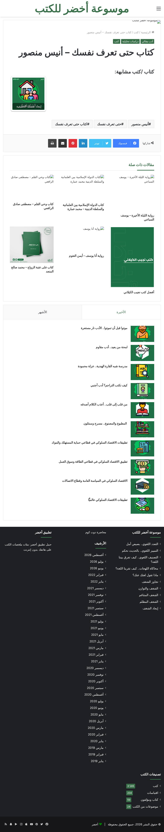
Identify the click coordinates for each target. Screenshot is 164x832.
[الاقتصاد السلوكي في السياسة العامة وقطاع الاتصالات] (142, 487)
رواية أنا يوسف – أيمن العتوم (86, 255)
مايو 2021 (97, 634)
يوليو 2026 (97, 561)
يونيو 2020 (97, 708)
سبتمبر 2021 (96, 608)
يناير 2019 (97, 761)
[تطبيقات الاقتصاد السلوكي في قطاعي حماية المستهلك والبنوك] (142, 448)
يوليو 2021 (97, 621)
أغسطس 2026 (94, 555)
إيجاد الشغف (150, 608)
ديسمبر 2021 (95, 588)
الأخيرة (121, 312)
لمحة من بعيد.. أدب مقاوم (111, 347)
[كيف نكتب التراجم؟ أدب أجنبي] (142, 391)
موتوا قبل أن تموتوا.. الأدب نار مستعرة (104, 328)
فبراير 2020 (96, 734)
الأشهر (42, 312)
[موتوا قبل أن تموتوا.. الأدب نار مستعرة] (142, 334)
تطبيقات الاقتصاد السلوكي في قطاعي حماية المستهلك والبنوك (89, 442)
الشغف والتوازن (148, 588)
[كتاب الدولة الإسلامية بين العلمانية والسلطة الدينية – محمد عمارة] (82, 188)
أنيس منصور (140, 124)
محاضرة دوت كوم (95, 532)
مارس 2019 (96, 747)
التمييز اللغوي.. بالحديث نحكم (140, 550)
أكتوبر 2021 (96, 601)
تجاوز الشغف (150, 581)
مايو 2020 (97, 714)
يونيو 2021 (97, 628)
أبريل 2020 (96, 721)
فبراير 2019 (96, 754)
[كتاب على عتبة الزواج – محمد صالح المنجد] (32, 244)
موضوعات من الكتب (145, 806)
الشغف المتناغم (148, 595)
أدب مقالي (147, 41)
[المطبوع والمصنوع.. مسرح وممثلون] (142, 429)
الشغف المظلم (149, 601)
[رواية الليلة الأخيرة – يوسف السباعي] (132, 193)
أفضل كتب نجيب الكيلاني (139, 292)
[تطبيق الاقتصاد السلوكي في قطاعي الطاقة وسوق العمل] (142, 467)
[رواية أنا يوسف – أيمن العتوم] (82, 238)
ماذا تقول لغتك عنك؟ (145, 575)
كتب (136, 32)
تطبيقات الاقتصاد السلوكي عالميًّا (107, 499)
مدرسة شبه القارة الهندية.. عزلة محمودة (102, 366)
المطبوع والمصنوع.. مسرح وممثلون (105, 423)
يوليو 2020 (97, 701)
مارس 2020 (96, 727)
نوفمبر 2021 (96, 594)
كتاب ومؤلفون (149, 799)
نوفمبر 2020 (95, 674)
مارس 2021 (96, 648)
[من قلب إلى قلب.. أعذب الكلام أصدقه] (142, 410)
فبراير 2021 (96, 654)
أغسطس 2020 (94, 694)
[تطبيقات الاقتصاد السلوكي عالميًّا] (142, 506)
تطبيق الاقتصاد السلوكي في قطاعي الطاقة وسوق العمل (93, 461)
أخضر (95, 824)
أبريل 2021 (96, 641)
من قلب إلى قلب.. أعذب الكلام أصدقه (104, 404)
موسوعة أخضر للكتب (146, 532)
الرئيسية (146, 32)
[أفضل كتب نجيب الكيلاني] (132, 257)
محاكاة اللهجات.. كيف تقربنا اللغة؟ (137, 568)
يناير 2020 (97, 741)
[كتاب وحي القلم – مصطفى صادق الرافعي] (32, 187)
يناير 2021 (97, 661)
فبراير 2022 (96, 575)
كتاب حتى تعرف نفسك (71, 124)
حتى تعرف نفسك (109, 124)
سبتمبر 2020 (95, 688)
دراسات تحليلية (130, 41)
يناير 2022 (97, 581)
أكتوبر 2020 (96, 681)
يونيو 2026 (97, 568)
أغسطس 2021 (94, 614)
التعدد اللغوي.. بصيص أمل (142, 544)
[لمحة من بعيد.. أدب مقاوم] (142, 353)
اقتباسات (152, 792)
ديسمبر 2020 (95, 668)
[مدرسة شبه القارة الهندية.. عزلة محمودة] (142, 372)
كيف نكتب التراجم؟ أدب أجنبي (109, 385)
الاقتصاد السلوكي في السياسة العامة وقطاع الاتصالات (94, 480)
